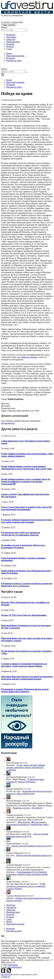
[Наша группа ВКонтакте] (3, 972)
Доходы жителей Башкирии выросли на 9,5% (27, 835)
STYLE (6, 974)
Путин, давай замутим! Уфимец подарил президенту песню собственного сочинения (25, 767)
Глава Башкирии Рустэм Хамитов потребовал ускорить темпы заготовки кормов (27, 873)
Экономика (11, 37)
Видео (9, 53)
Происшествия (13, 42)
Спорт (9, 49)
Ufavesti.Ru (13, 965)
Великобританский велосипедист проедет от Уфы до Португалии (29, 792)
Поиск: (4, 27)
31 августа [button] (5, 15)
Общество (10, 39)
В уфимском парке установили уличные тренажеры (25, 780)
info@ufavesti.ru (14, 967)
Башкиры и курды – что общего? (27, 808)
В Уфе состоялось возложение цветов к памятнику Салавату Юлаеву (26, 886)
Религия (10, 46)
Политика (10, 35)
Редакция (10, 58)
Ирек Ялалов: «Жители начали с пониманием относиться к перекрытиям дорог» (27, 823)
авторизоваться (8, 423)
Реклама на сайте (14, 60)
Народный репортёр (15, 56)
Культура (10, 44)
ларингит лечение (29, 357)
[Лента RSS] (9, 972)
